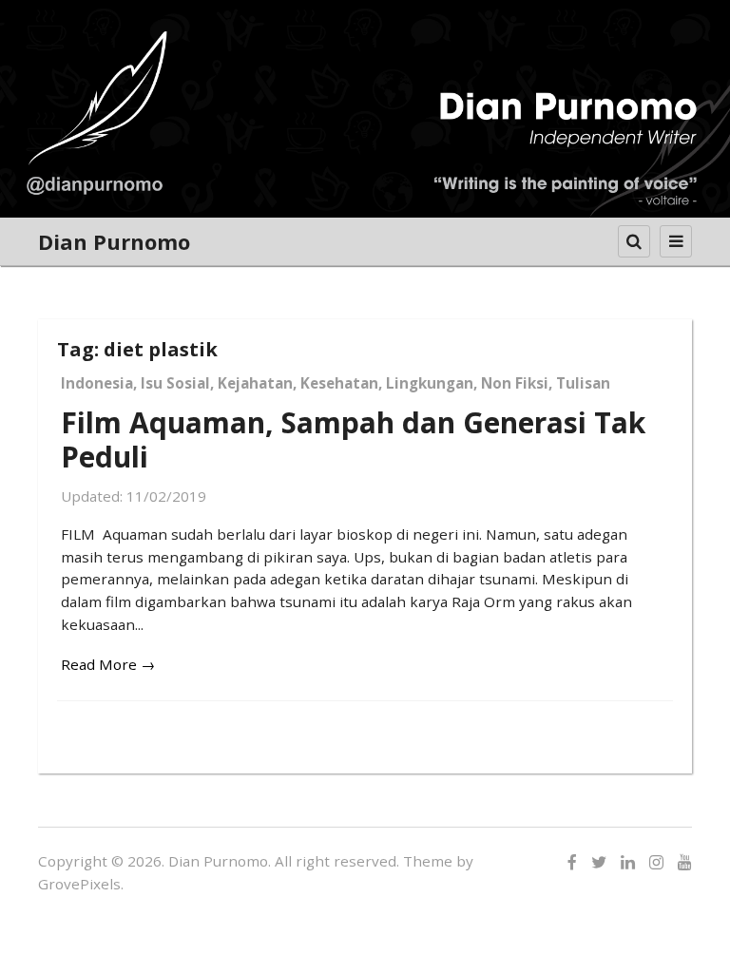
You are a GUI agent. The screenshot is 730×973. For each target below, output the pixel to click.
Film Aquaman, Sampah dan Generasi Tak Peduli (353, 439)
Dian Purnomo (114, 241)
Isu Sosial (175, 382)
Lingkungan (429, 382)
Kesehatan (339, 382)
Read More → (108, 664)
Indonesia (97, 382)
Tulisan (583, 382)
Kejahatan (255, 382)
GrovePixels (79, 883)
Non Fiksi (514, 382)
